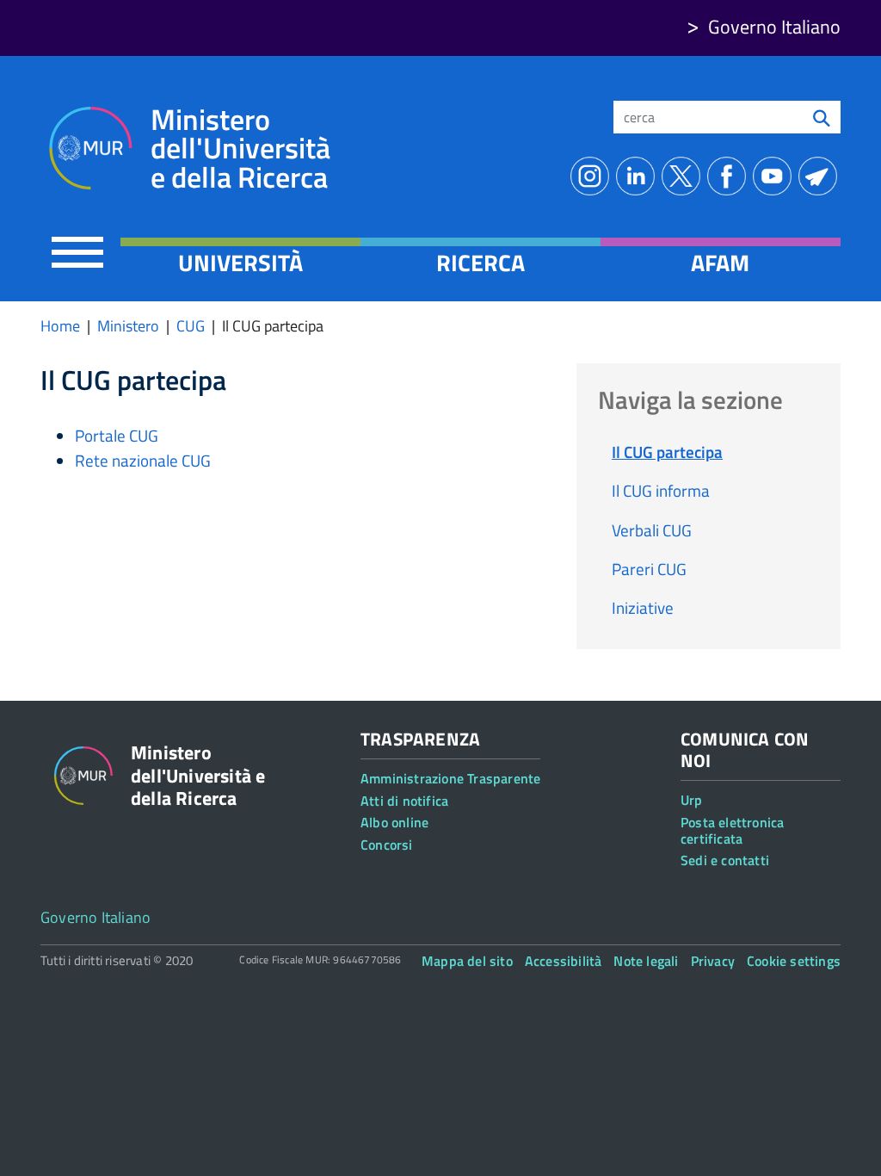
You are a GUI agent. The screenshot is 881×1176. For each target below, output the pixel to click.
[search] (822, 117)
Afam (720, 262)
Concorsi (386, 844)
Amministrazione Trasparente (450, 778)
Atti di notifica (404, 800)
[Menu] (77, 252)
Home (60, 325)
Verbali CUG (652, 529)
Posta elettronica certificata (732, 830)
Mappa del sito (467, 960)
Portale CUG (116, 435)
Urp (692, 799)
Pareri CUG (649, 568)
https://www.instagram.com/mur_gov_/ (593, 176)
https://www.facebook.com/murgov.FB (730, 176)
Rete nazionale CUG (143, 460)
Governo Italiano (774, 26)
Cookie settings (794, 960)
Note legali (645, 960)
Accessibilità (563, 960)
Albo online (394, 822)
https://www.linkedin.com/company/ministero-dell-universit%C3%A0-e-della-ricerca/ (638, 176)
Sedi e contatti (725, 860)
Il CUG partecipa (667, 451)
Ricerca (480, 262)
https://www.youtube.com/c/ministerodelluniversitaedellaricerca (775, 176)
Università (240, 262)
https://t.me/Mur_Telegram (821, 176)
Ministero (128, 325)
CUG (190, 325)
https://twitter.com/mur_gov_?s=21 (684, 176)
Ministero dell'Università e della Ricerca (240, 148)
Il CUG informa (661, 490)
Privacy (713, 960)
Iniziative (643, 607)
